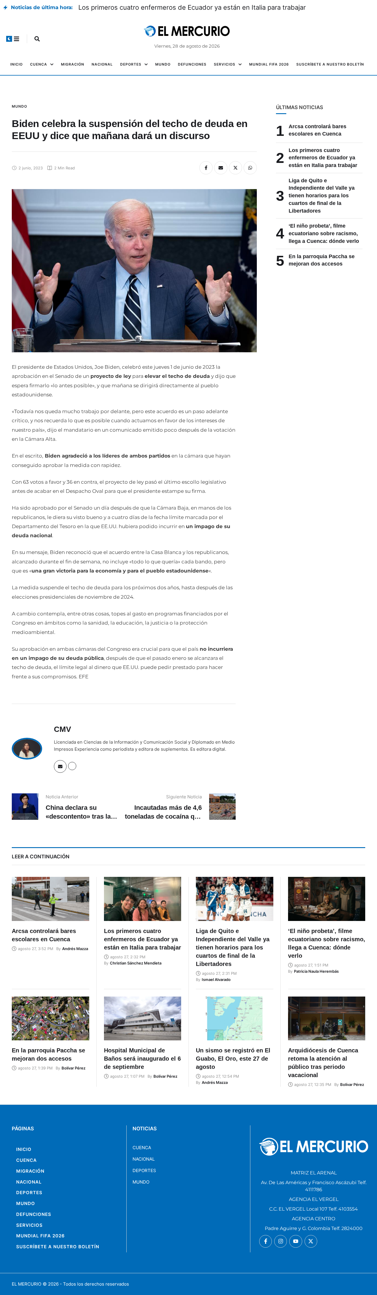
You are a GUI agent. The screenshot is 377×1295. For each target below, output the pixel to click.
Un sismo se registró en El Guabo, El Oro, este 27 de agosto (233, 1058)
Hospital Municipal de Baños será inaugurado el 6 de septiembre (142, 1058)
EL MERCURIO (26, 1284)
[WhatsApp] (250, 167)
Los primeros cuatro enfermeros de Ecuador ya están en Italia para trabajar (192, 7)
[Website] (72, 766)
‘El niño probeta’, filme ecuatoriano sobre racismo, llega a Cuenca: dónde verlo (324, 233)
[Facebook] (206, 167)
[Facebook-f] (265, 1241)
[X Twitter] (235, 167)
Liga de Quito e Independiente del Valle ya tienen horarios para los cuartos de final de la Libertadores (322, 196)
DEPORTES (144, 1170)
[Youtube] (295, 1241)
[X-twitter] (311, 1241)
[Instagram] (280, 1241)
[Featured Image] (50, 899)
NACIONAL (144, 1159)
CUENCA (142, 1147)
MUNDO (141, 1182)
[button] (9, 39)
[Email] (220, 167)
